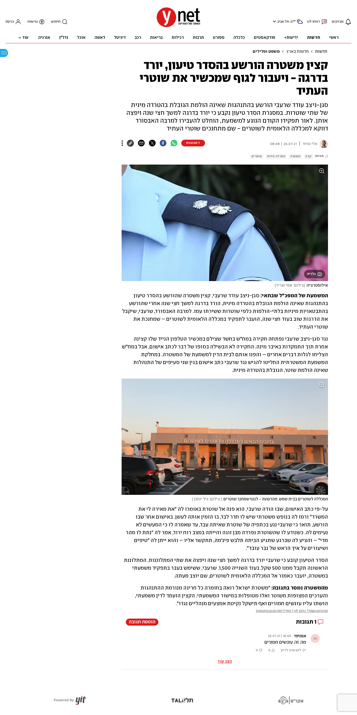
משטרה (295, 156)
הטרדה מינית (276, 156)
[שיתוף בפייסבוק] (163, 143)
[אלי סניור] (322, 144)
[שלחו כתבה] (141, 143)
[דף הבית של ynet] (178, 26)
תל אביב (283, 21)
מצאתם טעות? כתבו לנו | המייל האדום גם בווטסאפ (292, 610)
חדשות (321, 52)
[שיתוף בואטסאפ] (173, 143)
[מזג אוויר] (299, 23)
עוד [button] (25, 38)
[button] (273, 21)
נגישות (32, 21)
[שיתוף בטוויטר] (152, 143)
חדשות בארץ (297, 52)
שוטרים (256, 156)
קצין (308, 156)
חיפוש (56, 21)
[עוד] (122, 143)
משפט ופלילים (266, 52)
